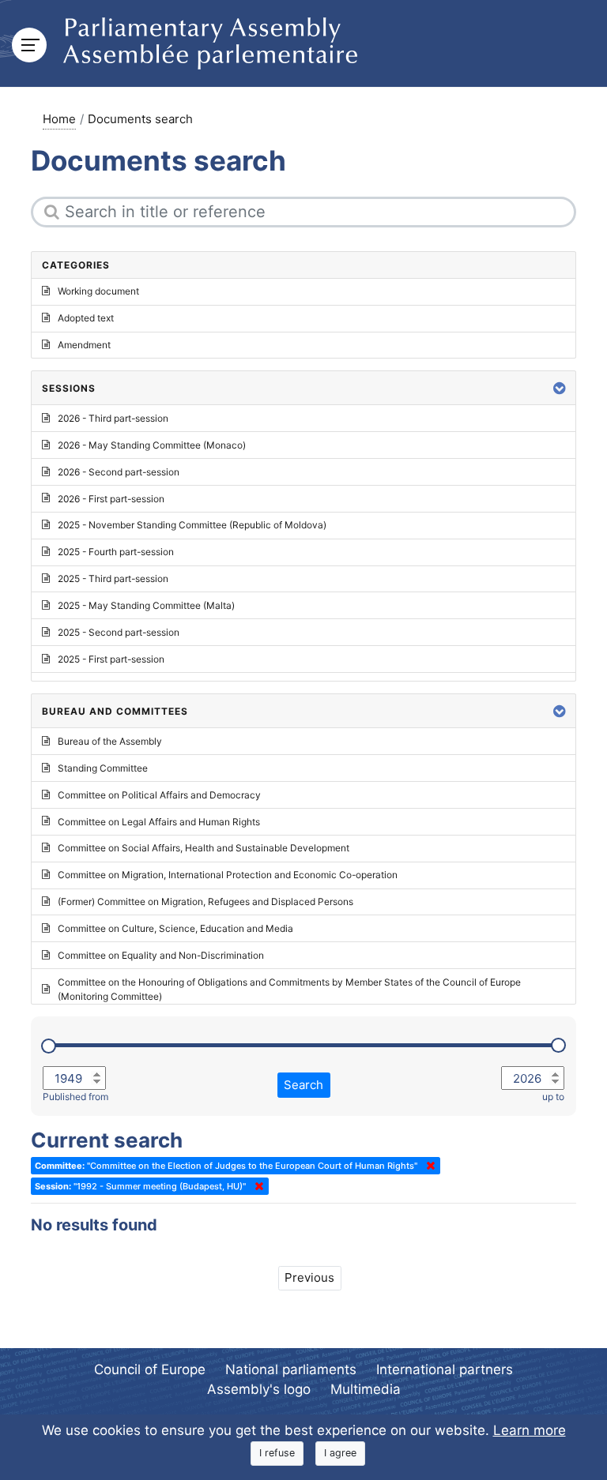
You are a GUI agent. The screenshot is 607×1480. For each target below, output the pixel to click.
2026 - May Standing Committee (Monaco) (152, 445)
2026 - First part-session (111, 499)
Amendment (84, 345)
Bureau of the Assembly (110, 741)
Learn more (529, 1430)
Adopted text (86, 318)
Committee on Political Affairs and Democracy (159, 795)
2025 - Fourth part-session (116, 552)
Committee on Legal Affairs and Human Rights (159, 822)
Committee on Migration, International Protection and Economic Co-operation (228, 875)
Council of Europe (149, 1369)
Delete (427, 1166)
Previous (309, 1277)
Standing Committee (103, 768)
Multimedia (365, 1389)
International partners (444, 1369)
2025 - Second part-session (118, 632)
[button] (559, 388)
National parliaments (290, 1369)
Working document (98, 291)
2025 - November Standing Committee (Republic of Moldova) (192, 525)
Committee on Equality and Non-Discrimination (161, 955)
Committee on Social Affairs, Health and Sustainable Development (203, 848)
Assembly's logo (259, 1389)
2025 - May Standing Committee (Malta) (146, 605)
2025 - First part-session (111, 659)
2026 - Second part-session (118, 472)
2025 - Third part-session (113, 578)
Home (59, 118)
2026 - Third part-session (113, 418)
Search (303, 1084)
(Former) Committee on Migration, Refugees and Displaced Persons (205, 901)
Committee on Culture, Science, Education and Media (175, 928)
